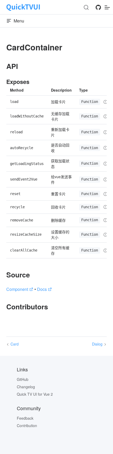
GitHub (22, 379)
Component (17, 289)
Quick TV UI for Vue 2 (35, 394)
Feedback (25, 418)
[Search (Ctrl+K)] (86, 7)
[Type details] (105, 102)
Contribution (27, 425)
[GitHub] (98, 9)
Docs (42, 289)
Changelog (26, 386)
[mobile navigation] (107, 7)
